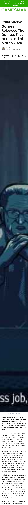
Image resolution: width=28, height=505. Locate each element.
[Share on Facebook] (12, 56)
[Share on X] (16, 56)
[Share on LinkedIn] (19, 56)
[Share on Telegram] (22, 56)
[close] (26, 3)
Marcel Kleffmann (10, 48)
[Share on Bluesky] (25, 56)
